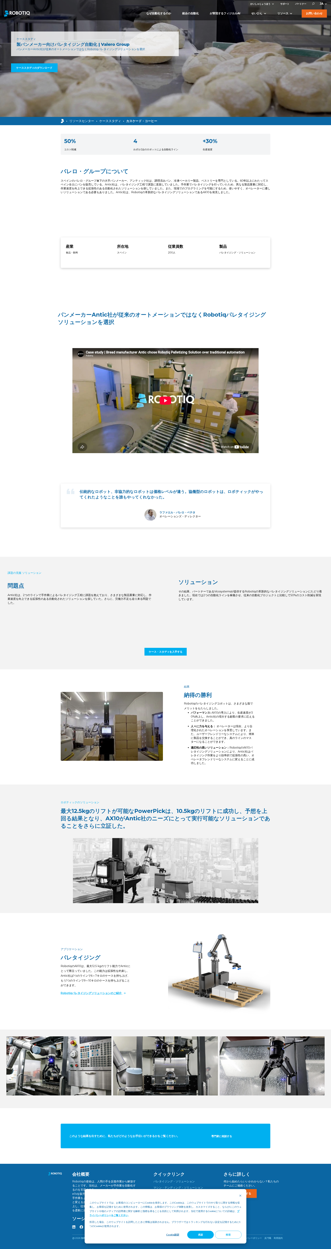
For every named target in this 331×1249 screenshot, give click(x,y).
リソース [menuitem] (282, 13)
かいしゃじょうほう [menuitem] (260, 3)
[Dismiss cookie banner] (240, 1196)
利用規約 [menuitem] (278, 1238)
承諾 (200, 1234)
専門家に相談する (221, 1136)
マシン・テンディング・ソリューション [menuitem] (178, 1187)
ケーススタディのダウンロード (34, 67)
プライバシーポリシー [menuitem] (250, 1238)
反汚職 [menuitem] (267, 1238)
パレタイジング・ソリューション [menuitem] (174, 1181)
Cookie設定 (172, 1234)
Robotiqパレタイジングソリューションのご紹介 (91, 993)
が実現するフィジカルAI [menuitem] (225, 13)
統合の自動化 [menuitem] (190, 13)
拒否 (228, 1234)
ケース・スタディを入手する (165, 651)
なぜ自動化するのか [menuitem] (158, 13)
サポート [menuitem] (284, 3)
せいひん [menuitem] (256, 13)
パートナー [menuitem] (300, 3)
